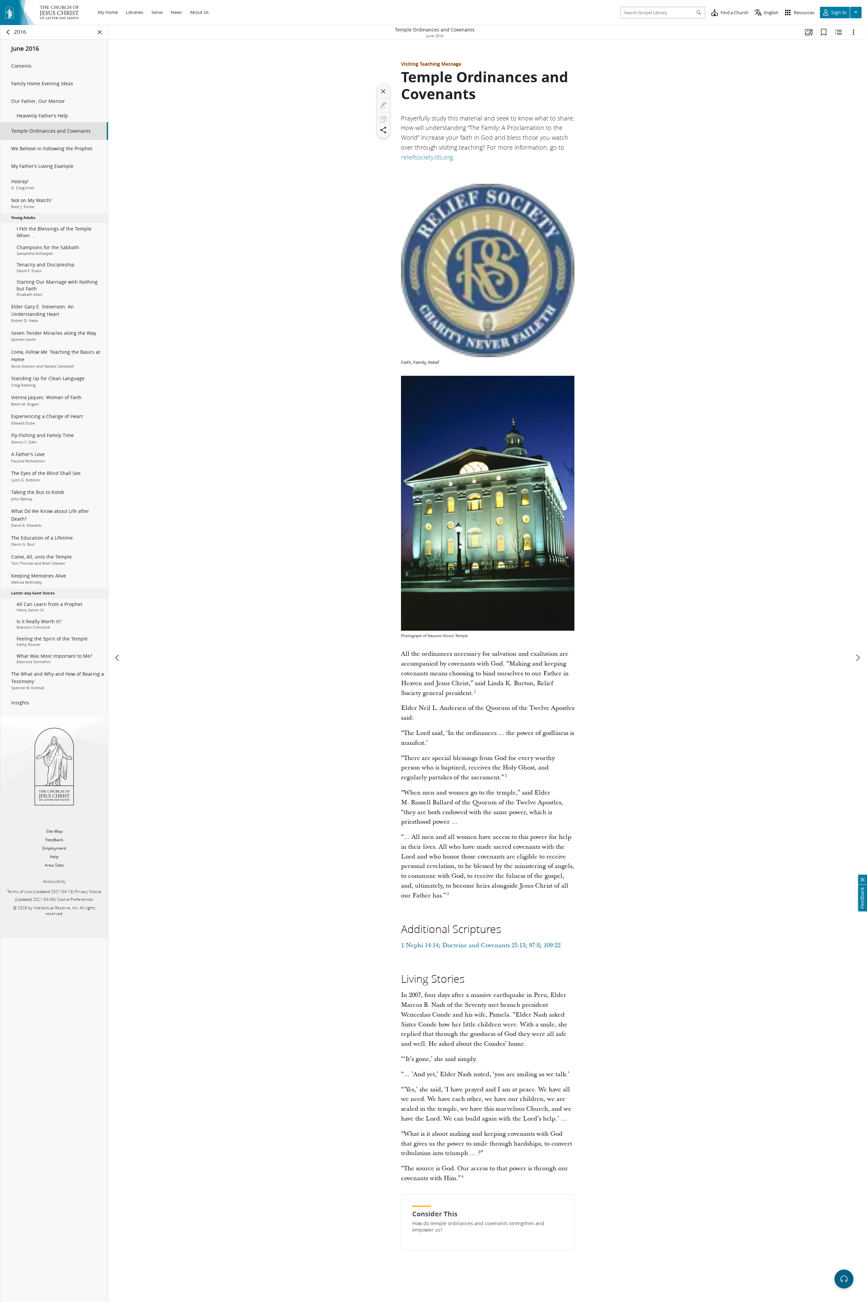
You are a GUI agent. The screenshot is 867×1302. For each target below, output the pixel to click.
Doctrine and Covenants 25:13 (483, 945)
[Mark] (383, 105)
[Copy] (383, 119)
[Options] (853, 32)
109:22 (552, 945)
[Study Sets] (809, 32)
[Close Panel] (99, 32)
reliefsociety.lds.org (427, 157)
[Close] (383, 91)
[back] (8, 32)
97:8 (534, 945)
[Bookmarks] (823, 32)
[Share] (383, 130)
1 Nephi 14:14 (420, 945)
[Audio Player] (843, 1279)
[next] (857, 658)
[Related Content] (838, 32)
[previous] (118, 658)
